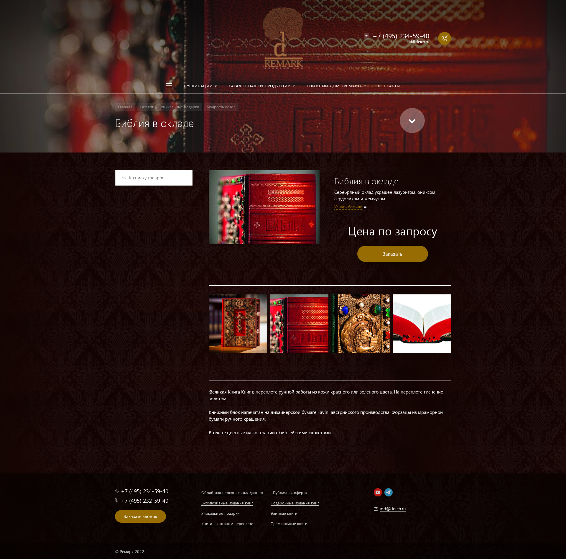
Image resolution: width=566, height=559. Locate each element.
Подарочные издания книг (295, 502)
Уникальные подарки (220, 513)
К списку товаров (146, 178)
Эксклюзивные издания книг (227, 502)
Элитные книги (284, 513)
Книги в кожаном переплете (227, 523)
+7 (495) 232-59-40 (144, 500)
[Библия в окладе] (264, 207)
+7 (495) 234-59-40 (401, 35)
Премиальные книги (289, 523)
